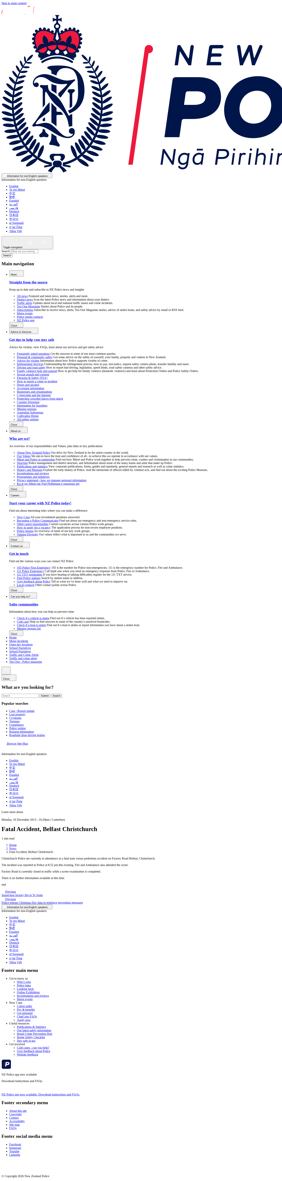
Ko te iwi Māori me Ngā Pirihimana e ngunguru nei (48, 483)
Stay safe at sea (26, 1040)
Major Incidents (18, 641)
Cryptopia (15, 717)
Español (14, 200)
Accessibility (17, 1121)
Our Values (24, 456)
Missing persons (26, 409)
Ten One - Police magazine (25, 661)
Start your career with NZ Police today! (40, 503)
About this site (18, 1110)
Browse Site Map (17, 743)
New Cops (23, 517)
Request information (21, 731)
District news (25, 299)
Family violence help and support (37, 371)
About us (16, 431)
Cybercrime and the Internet (34, 395)
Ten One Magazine (28, 306)
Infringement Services (30, 364)
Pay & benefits (26, 1009)
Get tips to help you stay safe (31, 340)
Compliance (16, 724)
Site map (14, 1124)
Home (13, 637)
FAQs (12, 1128)
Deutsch (14, 211)
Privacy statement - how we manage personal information (51, 480)
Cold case (23, 621)
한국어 (13, 219)
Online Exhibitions (28, 992)
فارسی (13, 208)
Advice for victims (28, 360)
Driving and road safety (31, 367)
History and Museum (29, 470)
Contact (14, 1117)
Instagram (15, 1148)
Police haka (24, 985)
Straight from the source (28, 282)
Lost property (17, 714)
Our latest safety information (34, 1030)
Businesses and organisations (34, 391)
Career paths (24, 1006)
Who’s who (24, 982)
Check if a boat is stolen (31, 625)
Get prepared (25, 1013)
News (14, 274)
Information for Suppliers (32, 405)
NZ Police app (26, 320)
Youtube (14, 1151)
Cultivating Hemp (28, 416)
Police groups (25, 531)
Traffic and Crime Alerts (24, 654)
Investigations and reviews (33, 473)
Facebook (15, 1144)
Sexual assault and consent (33, 374)
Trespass (14, 721)
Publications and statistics (32, 466)
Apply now (24, 1020)
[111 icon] (5, 816)
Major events (25, 313)
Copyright (15, 1114)
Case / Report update (22, 711)
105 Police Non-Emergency (34, 567)
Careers (15, 495)
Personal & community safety (35, 357)
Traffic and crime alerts (23, 658)
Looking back (25, 988)
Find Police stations (28, 578)
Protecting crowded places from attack (40, 398)
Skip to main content (14, 3)
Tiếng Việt (15, 231)
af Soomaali (16, 223)
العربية (13, 204)
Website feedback (27, 1054)
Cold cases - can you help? (33, 1047)
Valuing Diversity (27, 534)
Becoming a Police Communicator (38, 520)
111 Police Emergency (30, 571)
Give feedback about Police (33, 581)
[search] (6, 671)
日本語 (13, 215)
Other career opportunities (32, 524)
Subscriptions (25, 310)
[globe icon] (5, 750)
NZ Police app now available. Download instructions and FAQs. (41, 1094)
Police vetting (17, 728)
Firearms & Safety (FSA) (32, 378)
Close (14, 325)
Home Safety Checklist (31, 1037)
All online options (28, 419)
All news (22, 296)
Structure (22, 463)
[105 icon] (13, 816)
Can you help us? (21, 596)
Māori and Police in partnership (36, 459)
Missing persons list (29, 628)
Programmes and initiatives (33, 476)
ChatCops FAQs (27, 1016)
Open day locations (21, 644)
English (13, 186)
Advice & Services (21, 332)
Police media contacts (30, 316)
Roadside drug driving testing (27, 735)
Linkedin (14, 1154)
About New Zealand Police (33, 452)
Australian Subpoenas (30, 412)
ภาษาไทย (15, 227)
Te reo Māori (17, 189)
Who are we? (19, 439)
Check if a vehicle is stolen (33, 618)
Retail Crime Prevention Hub (34, 1033)
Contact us (17, 546)
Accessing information (30, 388)
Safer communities (23, 604)
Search (6, 251)
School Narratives (20, 648)
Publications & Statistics (31, 1027)
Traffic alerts (24, 303)
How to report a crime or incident (37, 381)
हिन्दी (12, 197)
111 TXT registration (29, 574)
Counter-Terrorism (28, 402)
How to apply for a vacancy (34, 527)
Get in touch (19, 554)
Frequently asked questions (33, 353)
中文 (12, 193)
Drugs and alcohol (28, 384)
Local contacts (25, 585)
